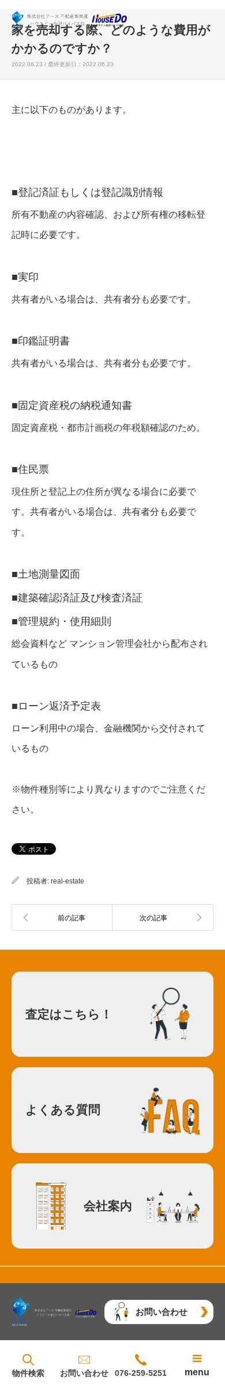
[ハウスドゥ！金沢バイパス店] (69, 20)
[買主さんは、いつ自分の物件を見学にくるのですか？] (62, 917)
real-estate (67, 881)
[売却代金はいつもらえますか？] (162, 917)
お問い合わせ (84, 1373)
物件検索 (28, 1373)
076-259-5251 (141, 1373)
